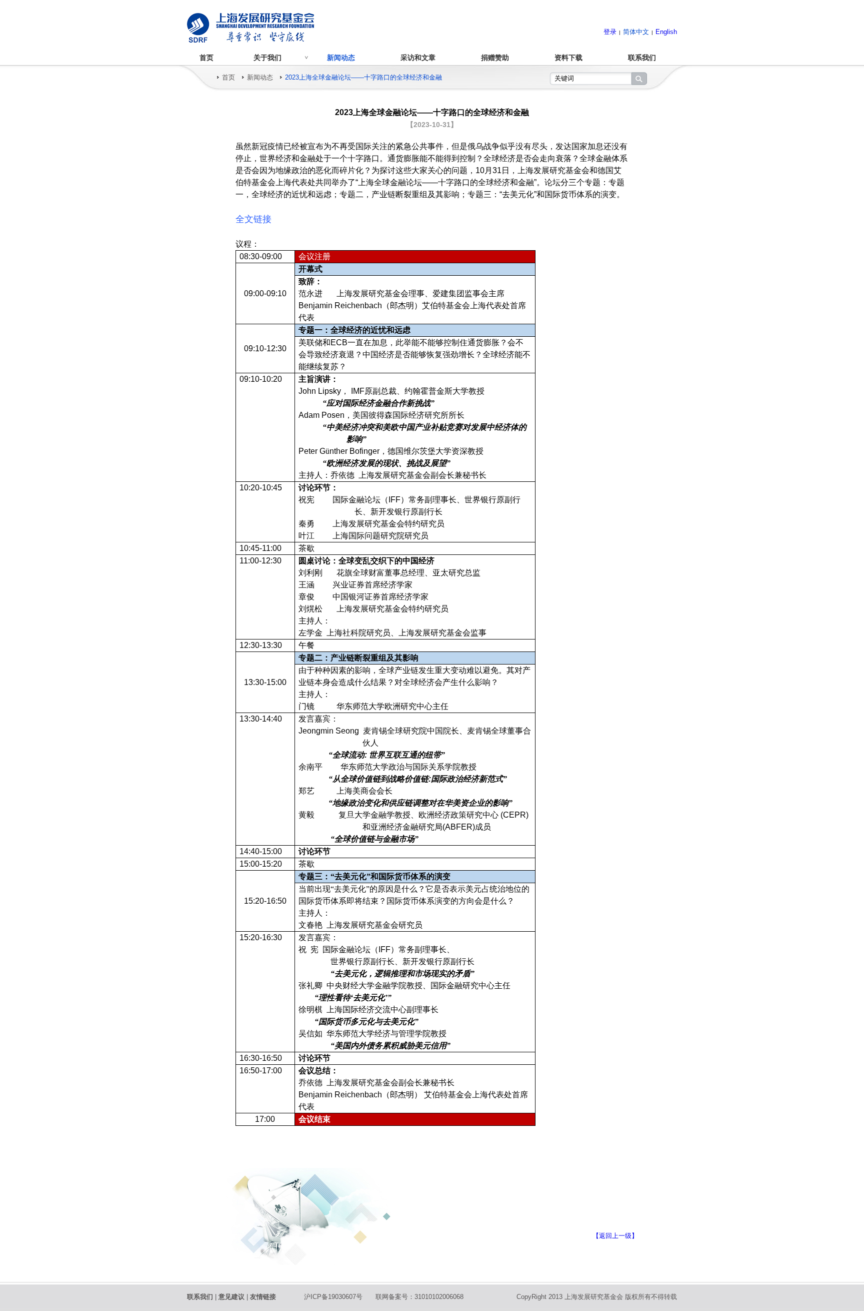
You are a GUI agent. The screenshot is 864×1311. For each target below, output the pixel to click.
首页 (207, 58)
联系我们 (642, 58)
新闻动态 (341, 58)
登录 (610, 32)
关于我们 (268, 58)
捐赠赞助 (495, 58)
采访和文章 (418, 58)
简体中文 (636, 32)
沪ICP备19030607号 (333, 1296)
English (666, 32)
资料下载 (568, 58)
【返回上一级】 (615, 1235)
